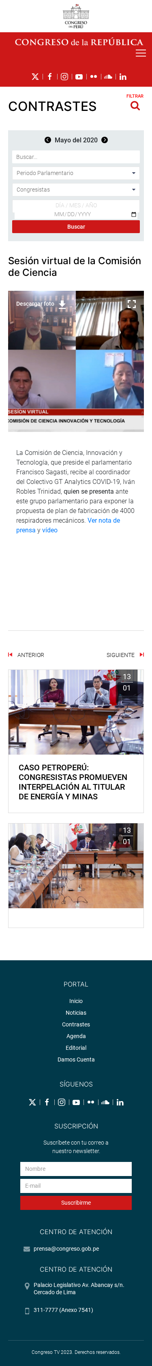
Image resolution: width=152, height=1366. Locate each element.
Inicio (76, 1001)
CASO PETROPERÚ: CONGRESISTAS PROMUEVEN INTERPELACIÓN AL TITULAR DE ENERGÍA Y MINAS (73, 782)
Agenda (76, 1036)
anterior (30, 655)
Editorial (76, 1048)
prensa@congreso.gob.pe (66, 1248)
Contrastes (76, 1024)
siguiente (121, 655)
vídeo (50, 530)
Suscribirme (76, 1202)
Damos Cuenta (76, 1059)
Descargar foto (35, 303)
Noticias (76, 1012)
